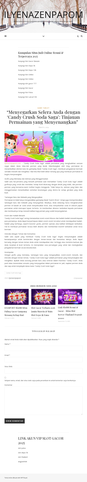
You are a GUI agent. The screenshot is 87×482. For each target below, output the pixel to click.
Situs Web (8, 366)
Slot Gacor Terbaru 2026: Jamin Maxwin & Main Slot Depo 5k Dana (43, 311)
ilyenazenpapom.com (13, 163)
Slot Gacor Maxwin (32, 61)
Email (7, 355)
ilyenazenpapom (15, 278)
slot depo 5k (23, 452)
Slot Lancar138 (31, 97)
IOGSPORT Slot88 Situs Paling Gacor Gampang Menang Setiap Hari (16, 311)
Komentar (8, 385)
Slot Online (29, 74)
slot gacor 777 (30, 83)
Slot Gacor (29, 88)
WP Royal (24, 478)
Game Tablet (43, 108)
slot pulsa (22, 448)
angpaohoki (22, 461)
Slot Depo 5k (30, 66)
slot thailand (23, 457)
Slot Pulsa (29, 92)
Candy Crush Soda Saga (13, 273)
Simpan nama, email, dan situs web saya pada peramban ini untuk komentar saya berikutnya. (40, 380)
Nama (7, 344)
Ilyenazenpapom (43, 14)
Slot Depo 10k (30, 70)
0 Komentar (78, 278)
